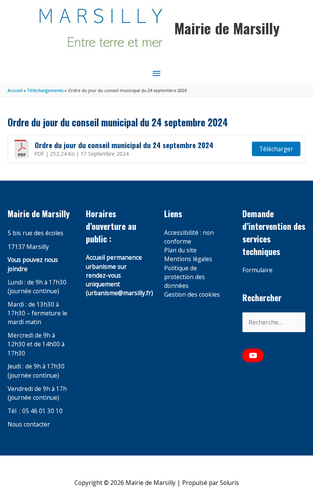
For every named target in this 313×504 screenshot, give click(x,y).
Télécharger (276, 149)
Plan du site (180, 250)
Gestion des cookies (192, 294)
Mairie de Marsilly (226, 28)
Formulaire (257, 270)
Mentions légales (188, 259)
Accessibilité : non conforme (189, 237)
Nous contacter (29, 424)
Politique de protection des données (184, 277)
